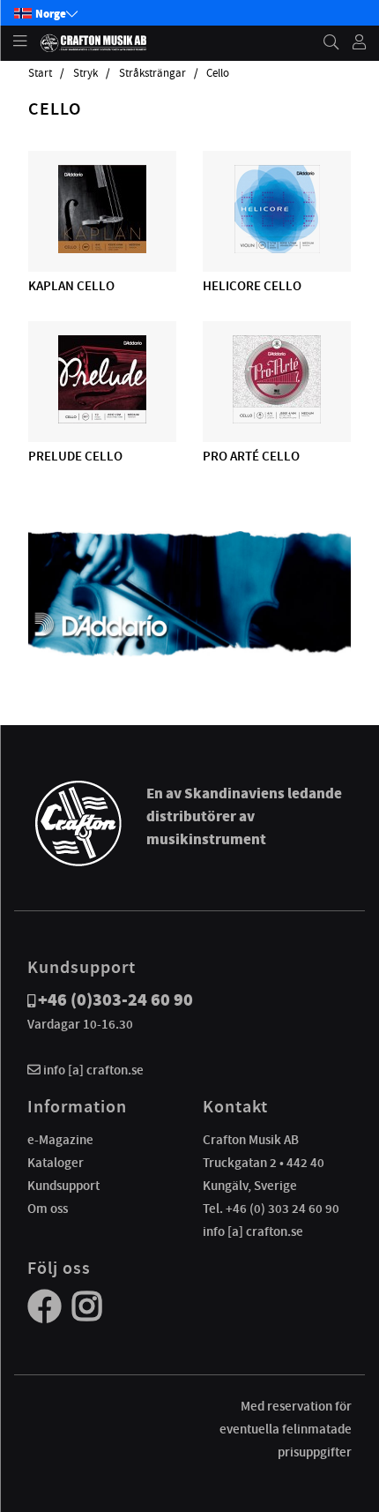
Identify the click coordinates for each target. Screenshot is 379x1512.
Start (40, 73)
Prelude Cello (75, 456)
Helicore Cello (252, 286)
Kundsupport (63, 1185)
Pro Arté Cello (251, 456)
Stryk (85, 73)
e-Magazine (60, 1140)
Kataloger (55, 1162)
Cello (217, 73)
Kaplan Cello (71, 286)
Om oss (47, 1208)
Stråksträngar (152, 73)
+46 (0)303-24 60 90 (115, 1000)
